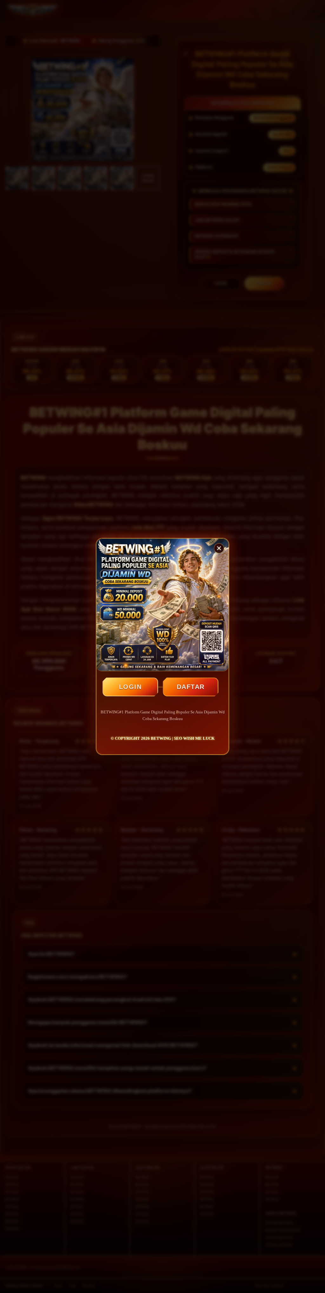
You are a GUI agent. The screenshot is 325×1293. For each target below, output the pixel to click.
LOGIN (130, 686)
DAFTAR (191, 686)
